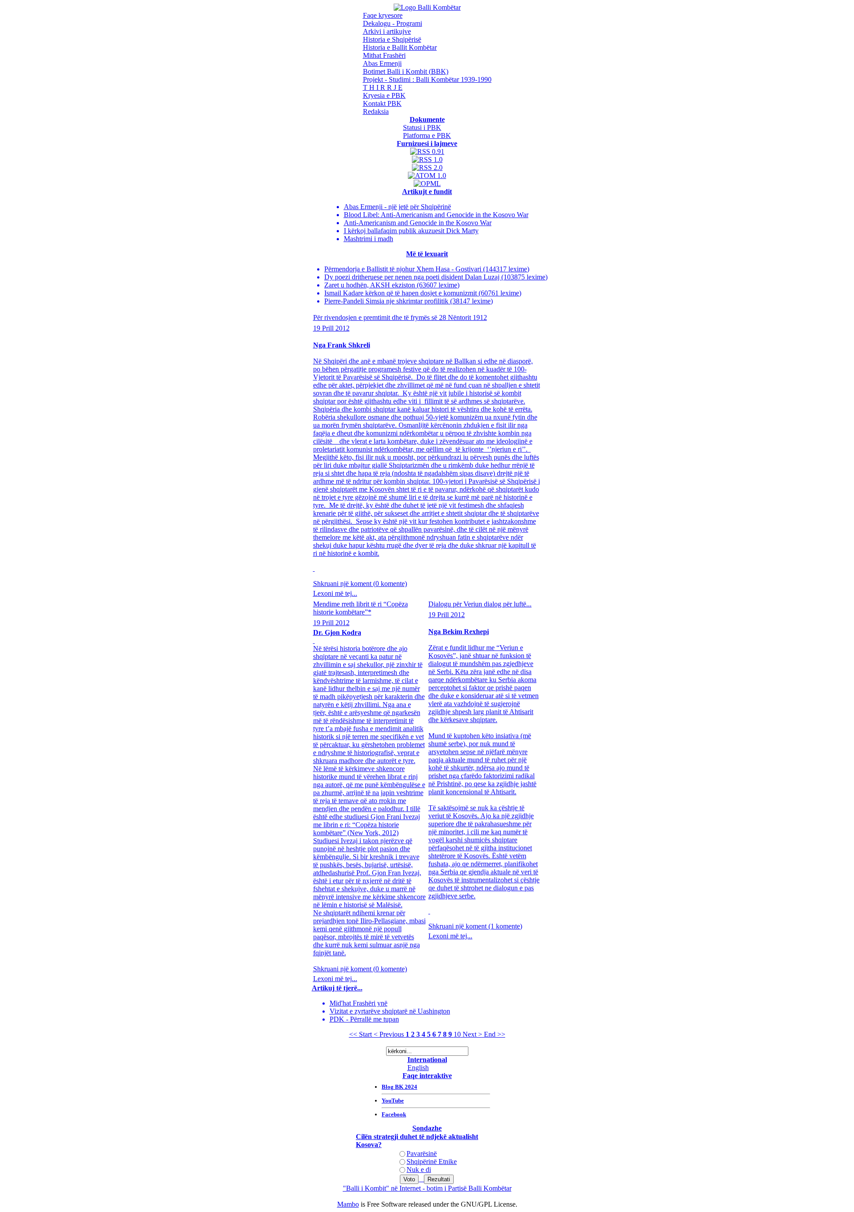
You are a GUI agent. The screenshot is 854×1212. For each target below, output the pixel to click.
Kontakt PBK (382, 103)
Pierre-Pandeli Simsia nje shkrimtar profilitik (387, 301)
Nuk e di (419, 1169)
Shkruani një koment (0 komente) (360, 583)
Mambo (348, 1204)
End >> (494, 1034)
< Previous (389, 1034)
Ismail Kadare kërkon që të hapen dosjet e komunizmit (401, 293)
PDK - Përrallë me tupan (364, 1019)
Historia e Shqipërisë (392, 39)
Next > (472, 1034)
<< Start (360, 1034)
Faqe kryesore (383, 15)
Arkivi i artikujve (387, 31)
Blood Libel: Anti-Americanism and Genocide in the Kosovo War (436, 214)
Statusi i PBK (422, 127)
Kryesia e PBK (384, 95)
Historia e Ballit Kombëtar (400, 47)
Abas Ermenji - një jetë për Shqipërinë (397, 206)
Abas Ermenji (382, 63)
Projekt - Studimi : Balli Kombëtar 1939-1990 (427, 79)
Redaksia (376, 111)
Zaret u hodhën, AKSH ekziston (370, 285)
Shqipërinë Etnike (432, 1161)
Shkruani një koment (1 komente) (475, 926)
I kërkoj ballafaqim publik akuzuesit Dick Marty (411, 230)
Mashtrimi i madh (368, 238)
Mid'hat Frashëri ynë (358, 1003)
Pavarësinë (422, 1153)
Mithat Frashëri (384, 55)
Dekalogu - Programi (392, 23)
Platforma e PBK (427, 135)
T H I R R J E (383, 87)
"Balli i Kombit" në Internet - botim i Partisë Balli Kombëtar (427, 1188)
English (418, 1067)
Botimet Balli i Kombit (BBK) (405, 71)
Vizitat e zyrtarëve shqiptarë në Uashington (390, 1011)
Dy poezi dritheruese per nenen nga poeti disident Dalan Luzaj (412, 277)
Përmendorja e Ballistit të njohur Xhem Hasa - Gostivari (403, 269)
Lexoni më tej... (335, 593)
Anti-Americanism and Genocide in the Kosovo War (417, 222)
